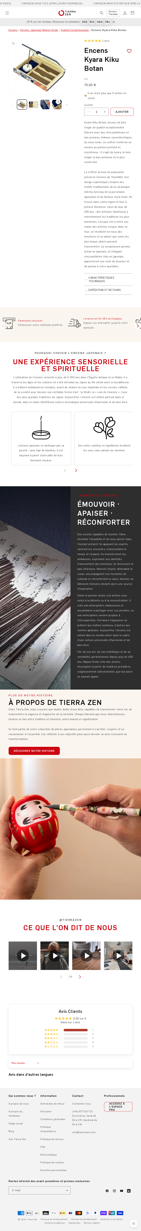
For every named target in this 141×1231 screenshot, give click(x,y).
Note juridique (48, 1154)
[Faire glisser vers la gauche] (12, 104)
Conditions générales (53, 1119)
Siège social (16, 1123)
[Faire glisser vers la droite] (66, 104)
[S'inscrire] (66, 1190)
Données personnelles (53, 1170)
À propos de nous (19, 1103)
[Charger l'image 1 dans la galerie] (22, 105)
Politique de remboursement (54, 1219)
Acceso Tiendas (113, 13)
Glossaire (45, 1111)
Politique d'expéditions (48, 1129)
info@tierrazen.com (84, 1132)
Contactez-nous (81, 1103)
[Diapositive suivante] (137, 325)
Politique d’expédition (55, 1223)
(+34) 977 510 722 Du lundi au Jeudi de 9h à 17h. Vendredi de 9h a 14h (84, 1118)
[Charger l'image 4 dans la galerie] (57, 105)
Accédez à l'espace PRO (117, 1106)
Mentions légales (92, 1223)
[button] (7, 13)
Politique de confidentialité (84, 1219)
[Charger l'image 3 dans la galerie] (45, 105)
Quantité (88, 105)
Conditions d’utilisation (111, 1219)
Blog (11, 1131)
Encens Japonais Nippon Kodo (39, 30)
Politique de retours (52, 1139)
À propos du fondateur (16, 1113)
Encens (13, 30)
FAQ (42, 1147)
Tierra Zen (32, 1219)
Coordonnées (74, 1223)
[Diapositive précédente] (3, 325)
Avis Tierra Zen (17, 1139)
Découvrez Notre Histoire (34, 750)
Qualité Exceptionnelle (75, 30)
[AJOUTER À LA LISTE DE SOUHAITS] (127, 51)
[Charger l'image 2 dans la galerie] (34, 105)
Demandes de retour (52, 1103)
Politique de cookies (52, 1162)
